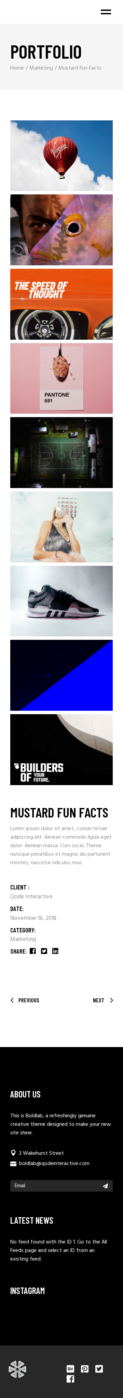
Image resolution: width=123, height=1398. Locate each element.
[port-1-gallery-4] (61, 526)
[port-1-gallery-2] (61, 304)
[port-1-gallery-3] (61, 155)
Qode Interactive (31, 897)
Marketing (23, 939)
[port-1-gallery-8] (61, 675)
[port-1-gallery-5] (61, 452)
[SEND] (105, 1186)
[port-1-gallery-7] (61, 749)
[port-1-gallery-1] (61, 229)
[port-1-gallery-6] (61, 378)
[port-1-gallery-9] (61, 601)
